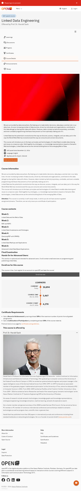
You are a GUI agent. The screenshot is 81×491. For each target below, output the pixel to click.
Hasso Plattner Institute (20, 486)
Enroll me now (40, 274)
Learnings (9, 37)
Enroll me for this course (10, 160)
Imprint (4, 452)
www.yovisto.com (65, 417)
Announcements (11, 64)
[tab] (40, 37)
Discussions (11, 42)
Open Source (6, 440)
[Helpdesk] (76, 483)
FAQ (41, 433)
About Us (5, 433)
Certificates (10, 53)
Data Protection (7, 456)
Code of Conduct (7, 436)
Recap (9, 69)
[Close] (76, 3)
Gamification (44, 440)
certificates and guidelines (30, 324)
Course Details (11, 58)
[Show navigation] (40, 32)
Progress (9, 48)
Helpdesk (43, 443)
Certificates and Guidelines (49, 436)
